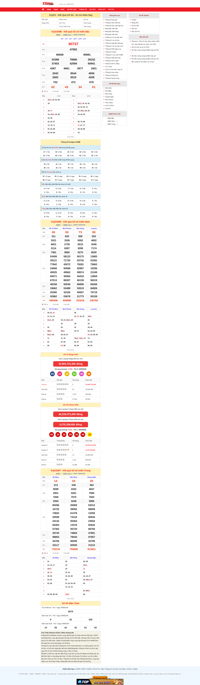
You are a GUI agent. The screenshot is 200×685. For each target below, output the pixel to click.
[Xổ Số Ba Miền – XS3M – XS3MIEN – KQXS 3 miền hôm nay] (48, 5)
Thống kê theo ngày (112, 61)
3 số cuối (66, 91)
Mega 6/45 (45, 23)
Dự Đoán (122, 669)
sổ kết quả (50, 648)
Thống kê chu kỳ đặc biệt (113, 37)
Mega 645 (135, 23)
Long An (108, 108)
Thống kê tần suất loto (112, 23)
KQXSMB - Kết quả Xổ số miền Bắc (70, 31)
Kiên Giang (87, 23)
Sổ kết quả (71, 9)
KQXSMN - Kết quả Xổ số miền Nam (70, 221)
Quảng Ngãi (109, 97)
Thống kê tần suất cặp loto (114, 25)
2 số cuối (55, 91)
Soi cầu (92, 9)
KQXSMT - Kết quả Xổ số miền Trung (70, 470)
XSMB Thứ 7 (67, 35)
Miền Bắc (45, 19)
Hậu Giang (108, 102)
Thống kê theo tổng (111, 72)
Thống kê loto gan (111, 20)
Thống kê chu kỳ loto (112, 40)
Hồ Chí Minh (109, 105)
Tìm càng (108, 66)
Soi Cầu (115, 669)
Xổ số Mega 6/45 (70, 354)
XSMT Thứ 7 (67, 473)
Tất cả (46, 91)
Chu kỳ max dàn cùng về (113, 69)
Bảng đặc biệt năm (111, 34)
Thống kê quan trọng (112, 78)
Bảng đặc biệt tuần (111, 28)
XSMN (56, 9)
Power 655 (135, 25)
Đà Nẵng (108, 91)
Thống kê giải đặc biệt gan (114, 43)
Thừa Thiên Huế (64, 26)
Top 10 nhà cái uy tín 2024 (140, 47)
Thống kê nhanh (110, 52)
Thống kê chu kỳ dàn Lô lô (114, 46)
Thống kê (83, 9)
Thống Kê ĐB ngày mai (113, 49)
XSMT (63, 9)
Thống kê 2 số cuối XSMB (114, 55)
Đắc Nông (108, 94)
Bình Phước (109, 100)
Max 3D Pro (136, 31)
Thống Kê (108, 669)
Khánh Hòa (63, 19)
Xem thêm (70, 137)
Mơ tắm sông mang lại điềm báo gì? (144, 56)
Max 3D (134, 28)
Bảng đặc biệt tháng (112, 31)
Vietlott (101, 9)
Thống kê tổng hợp (111, 75)
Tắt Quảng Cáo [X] (100, 678)
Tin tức (111, 9)
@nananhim (102, 676)
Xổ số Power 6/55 (70, 405)
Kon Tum (62, 23)
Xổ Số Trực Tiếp (98, 669)
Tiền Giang (87, 26)
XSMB (49, 9)
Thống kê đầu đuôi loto (113, 58)
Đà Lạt (86, 19)
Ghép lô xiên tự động (112, 63)
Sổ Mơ (129, 669)
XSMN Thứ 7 (67, 225)
